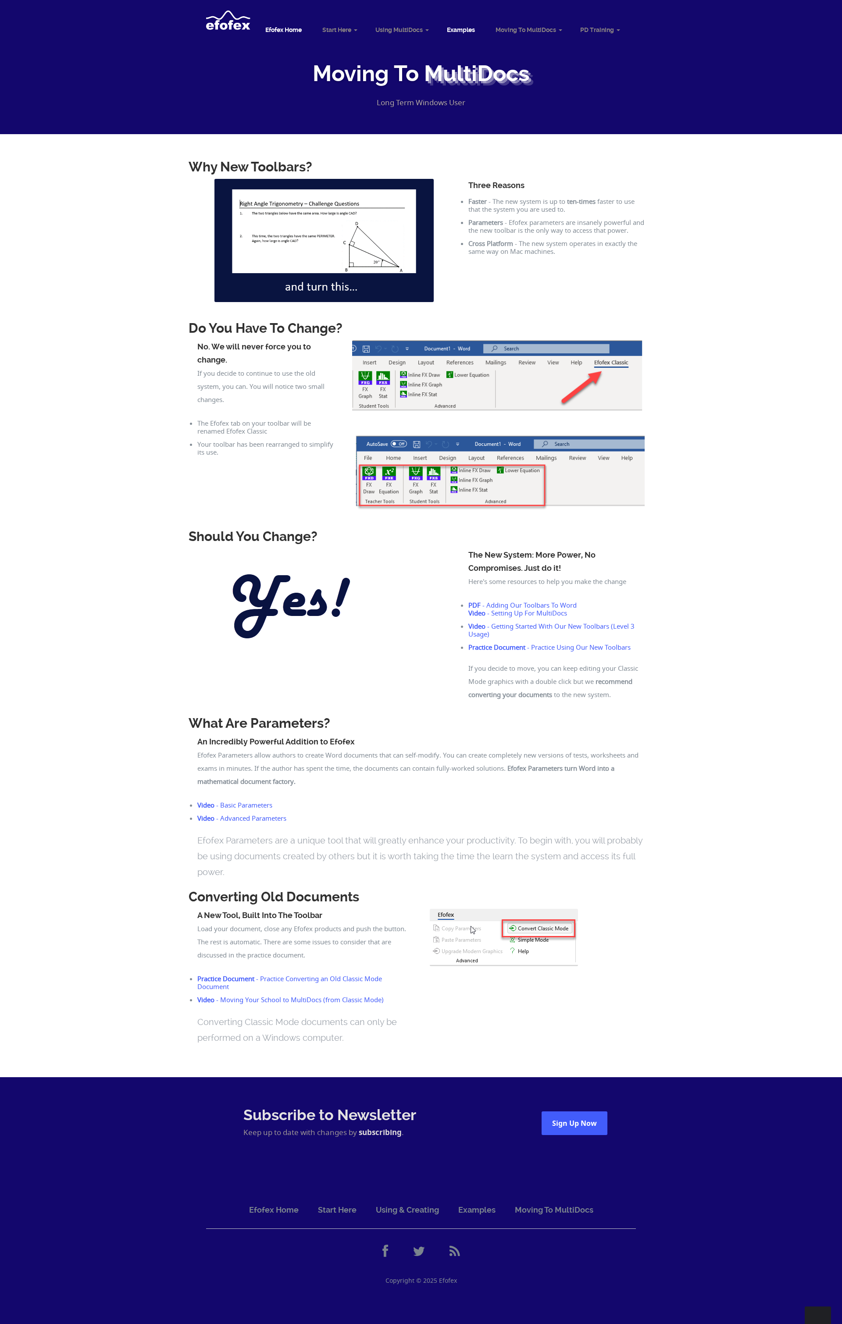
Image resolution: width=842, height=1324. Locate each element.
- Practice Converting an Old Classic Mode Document (289, 982)
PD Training (597, 29)
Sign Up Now (574, 1123)
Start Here (336, 29)
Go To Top (818, 1315)
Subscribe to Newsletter (329, 1115)
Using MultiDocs (399, 29)
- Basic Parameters (234, 805)
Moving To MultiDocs (526, 29)
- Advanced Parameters (241, 818)
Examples (461, 29)
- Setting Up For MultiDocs (517, 613)
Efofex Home (283, 29)
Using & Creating (407, 1209)
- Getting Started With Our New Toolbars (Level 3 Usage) (551, 630)
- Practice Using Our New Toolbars (549, 647)
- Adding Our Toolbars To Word (522, 605)
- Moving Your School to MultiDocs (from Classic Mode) (290, 999)
